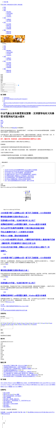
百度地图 (3, 412)
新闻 (18, 382)
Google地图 (9, 412)
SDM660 (16, 384)
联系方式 (8, 25)
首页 (2, 109)
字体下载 (6, 1)
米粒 (24, 412)
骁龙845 (36, 384)
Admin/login (6, 97)
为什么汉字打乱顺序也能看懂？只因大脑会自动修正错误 (22, 228)
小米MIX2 (5, 382)
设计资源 (8, 21)
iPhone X (10, 382)
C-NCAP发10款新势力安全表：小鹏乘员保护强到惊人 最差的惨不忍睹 (28, 239)
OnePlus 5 (9, 384)
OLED (47, 384)
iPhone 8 (29, 384)
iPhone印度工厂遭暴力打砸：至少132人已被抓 (15, 365)
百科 (5, 10)
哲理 (31, 382)
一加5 (28, 382)
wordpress (8, 16)
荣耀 (34, 382)
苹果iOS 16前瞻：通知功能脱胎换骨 (14, 236)
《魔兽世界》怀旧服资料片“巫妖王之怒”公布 (18, 243)
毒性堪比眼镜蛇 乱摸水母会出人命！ (15, 217)
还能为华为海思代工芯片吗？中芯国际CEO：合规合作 (18, 371)
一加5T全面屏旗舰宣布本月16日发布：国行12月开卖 (19, 180)
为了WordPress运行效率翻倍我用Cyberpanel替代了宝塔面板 (21, 169)
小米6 (50, 384)
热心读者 (8, 27)
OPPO (41, 382)
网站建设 (8, 12)
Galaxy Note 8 (15, 386)
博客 (5, 30)
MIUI (2, 382)
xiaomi (44, 382)
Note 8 (50, 382)
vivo (44, 384)
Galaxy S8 (6, 386)
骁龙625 (2, 386)
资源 (5, 17)
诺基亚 (25, 382)
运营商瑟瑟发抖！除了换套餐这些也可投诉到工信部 (19, 177)
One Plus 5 (4, 384)
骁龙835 (37, 382)
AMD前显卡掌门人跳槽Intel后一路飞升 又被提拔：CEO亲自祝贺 (26, 213)
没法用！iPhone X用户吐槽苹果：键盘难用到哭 (18, 173)
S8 (52, 382)
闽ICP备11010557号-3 (49, 412)
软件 (54, 382)
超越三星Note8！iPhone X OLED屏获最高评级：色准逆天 (20, 174)
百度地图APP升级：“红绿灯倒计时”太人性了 (18, 220)
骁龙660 (20, 384)
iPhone (22, 382)
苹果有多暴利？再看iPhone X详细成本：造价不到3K (19, 176)
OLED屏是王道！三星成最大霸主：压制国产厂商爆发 (17, 368)
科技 (5, 7)
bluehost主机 (9, 13)
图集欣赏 (8, 31)
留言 (5, 22)
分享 (13, 301)
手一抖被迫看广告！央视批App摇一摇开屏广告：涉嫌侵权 (19, 373)
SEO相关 (8, 15)
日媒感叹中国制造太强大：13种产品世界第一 (15, 367)
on (4, 100)
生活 (5, 8)
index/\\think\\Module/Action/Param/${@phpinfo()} (15, 99)
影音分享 (8, 33)
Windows (10, 301)
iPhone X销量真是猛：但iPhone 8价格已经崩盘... (18, 179)
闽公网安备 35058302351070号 (36, 412)
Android (15, 382)
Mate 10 (24, 384)
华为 (47, 382)
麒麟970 (20, 386)
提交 (2, 332)
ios (1, 384)
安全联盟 (15, 412)
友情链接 (8, 28)
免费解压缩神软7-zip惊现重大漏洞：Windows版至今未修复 (23, 224)
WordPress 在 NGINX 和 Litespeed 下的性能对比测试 (19, 171)
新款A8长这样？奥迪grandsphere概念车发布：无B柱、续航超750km (21, 374)
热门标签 (8, 24)
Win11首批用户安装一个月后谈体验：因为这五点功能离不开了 (20, 376)
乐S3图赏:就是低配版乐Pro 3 (11, 370)
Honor (39, 384)
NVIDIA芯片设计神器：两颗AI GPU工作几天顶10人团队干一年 (25, 247)
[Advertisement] (13, 198)
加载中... (4, 251)
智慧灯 (53, 384)
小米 (13, 384)
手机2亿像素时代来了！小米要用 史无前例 (17, 232)
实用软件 (8, 19)
